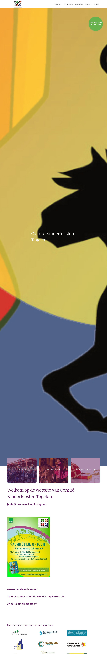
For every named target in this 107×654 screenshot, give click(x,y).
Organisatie (68, 4)
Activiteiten (57, 4)
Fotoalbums (79, 4)
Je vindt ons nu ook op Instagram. (27, 504)
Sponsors (88, 4)
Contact (96, 4)
